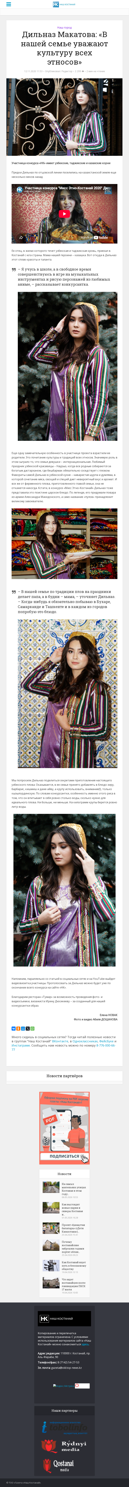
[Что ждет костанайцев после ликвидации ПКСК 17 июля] (52, 1282)
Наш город (64, 27)
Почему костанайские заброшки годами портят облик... (73, 1247)
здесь (85, 1344)
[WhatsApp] (32, 1029)
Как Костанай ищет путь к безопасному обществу (74, 1266)
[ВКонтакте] (14, 1029)
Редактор (66, 71)
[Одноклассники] (18, 1029)
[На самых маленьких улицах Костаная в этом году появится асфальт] (52, 1187)
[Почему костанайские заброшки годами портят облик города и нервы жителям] (52, 1245)
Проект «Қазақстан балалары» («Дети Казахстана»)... (73, 1228)
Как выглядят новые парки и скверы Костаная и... (72, 1209)
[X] (28, 1029)
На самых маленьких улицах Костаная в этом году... (74, 1189)
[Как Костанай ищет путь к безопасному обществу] (52, 1265)
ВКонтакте (60, 1041)
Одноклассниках (85, 1041)
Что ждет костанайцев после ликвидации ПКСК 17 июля (73, 1284)
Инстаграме (21, 1045)
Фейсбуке (106, 1041)
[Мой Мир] (23, 1029)
